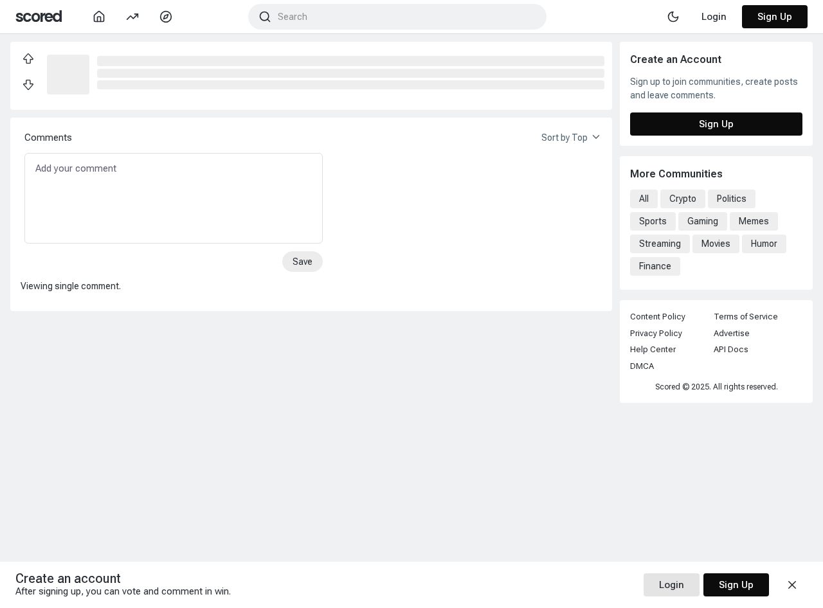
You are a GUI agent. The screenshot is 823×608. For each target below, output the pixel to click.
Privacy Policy (656, 333)
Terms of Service (746, 316)
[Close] (792, 584)
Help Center (653, 349)
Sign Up (774, 16)
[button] (68, 73)
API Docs (731, 349)
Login (671, 585)
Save (302, 261)
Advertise (732, 333)
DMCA (642, 366)
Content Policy (657, 316)
